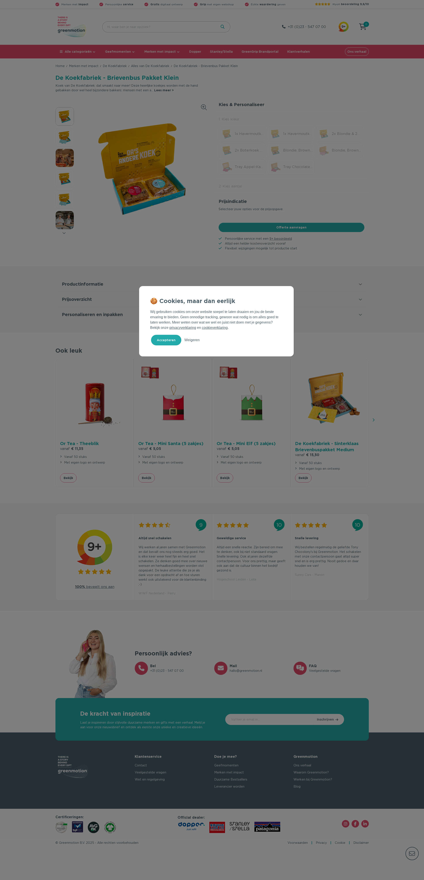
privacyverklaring (182, 328)
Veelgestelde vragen (150, 772)
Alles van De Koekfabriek (150, 66)
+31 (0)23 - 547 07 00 (307, 27)
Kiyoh (351, 4)
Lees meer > (164, 90)
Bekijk (68, 478)
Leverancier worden (229, 786)
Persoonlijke (119, 4)
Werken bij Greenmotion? (312, 779)
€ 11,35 (71, 449)
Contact (141, 765)
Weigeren (192, 340)
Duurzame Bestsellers (230, 779)
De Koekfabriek (115, 66)
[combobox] (159, 26)
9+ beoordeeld (280, 238)
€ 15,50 (307, 455)
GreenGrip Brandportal (260, 51)
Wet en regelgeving (150, 779)
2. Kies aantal (230, 186)
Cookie (340, 842)
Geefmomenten (118, 51)
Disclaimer (361, 842)
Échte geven (268, 4)
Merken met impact (160, 51)
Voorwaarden (298, 842)
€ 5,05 (149, 449)
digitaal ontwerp (166, 4)
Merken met (74, 4)
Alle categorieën (78, 51)
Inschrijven (325, 719)
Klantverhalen (298, 51)
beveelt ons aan (94, 587)
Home (60, 66)
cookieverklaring (215, 328)
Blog (297, 786)
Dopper (195, 51)
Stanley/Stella (221, 51)
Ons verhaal (356, 51)
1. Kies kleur (229, 119)
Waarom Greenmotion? (311, 772)
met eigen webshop (217, 4)
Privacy (321, 842)
